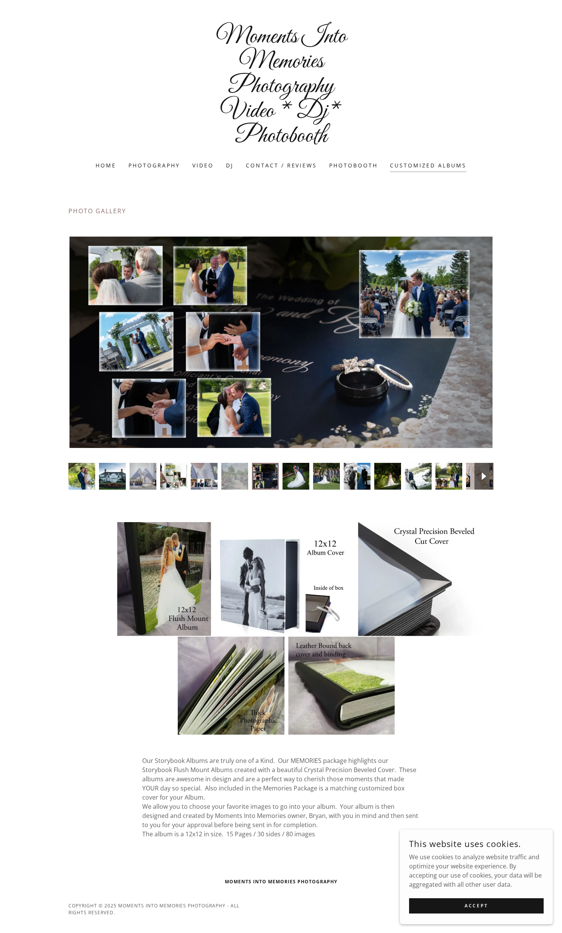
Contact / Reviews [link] (281, 165)
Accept (476, 905)
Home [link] (106, 165)
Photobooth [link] (353, 165)
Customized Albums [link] (428, 165)
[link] (281, 139)
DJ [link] (230, 165)
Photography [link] (154, 165)
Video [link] (203, 165)
